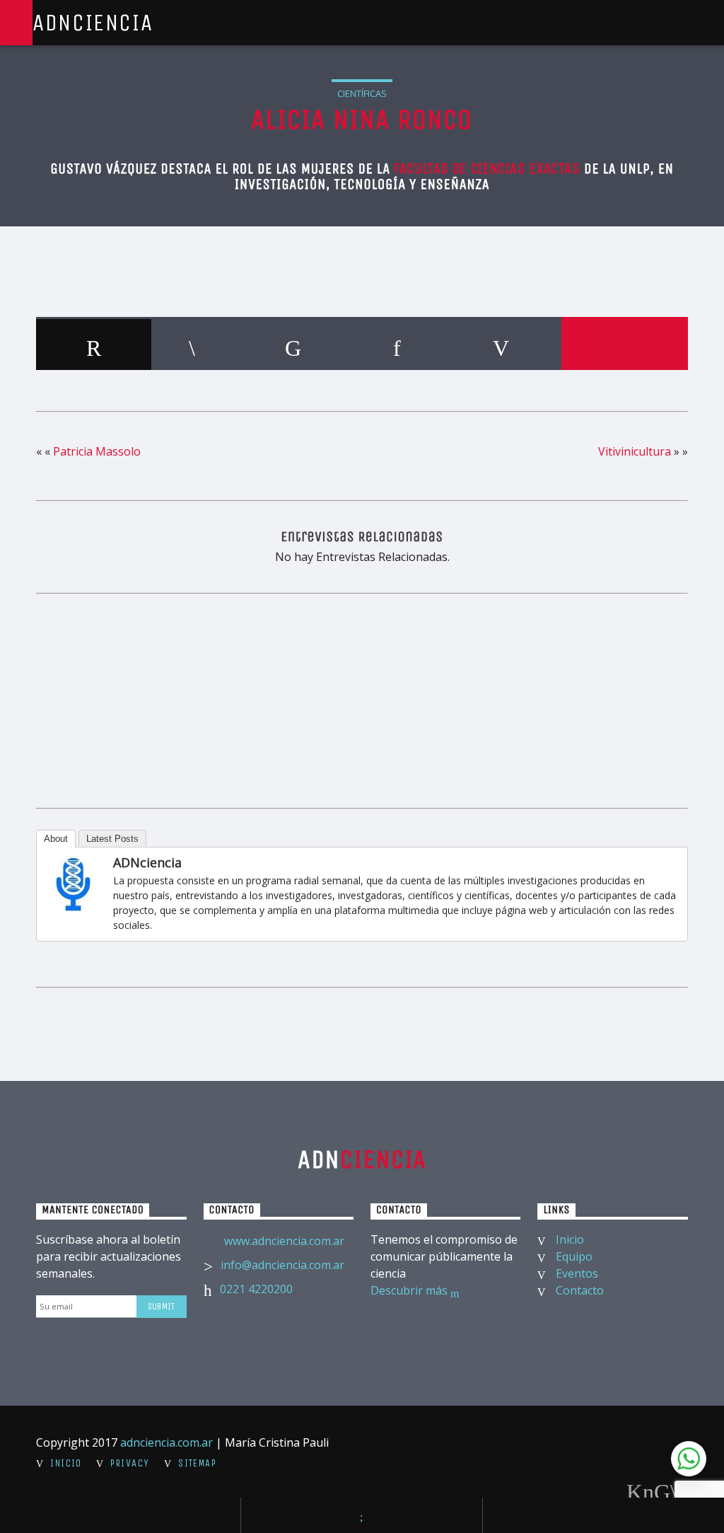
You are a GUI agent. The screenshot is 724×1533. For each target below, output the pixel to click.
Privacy (129, 1463)
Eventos (577, 1273)
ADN (362, 1159)
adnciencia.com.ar (166, 1442)
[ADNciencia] (73, 884)
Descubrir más (410, 1290)
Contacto (580, 1290)
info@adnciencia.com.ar (282, 1265)
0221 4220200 (256, 1289)
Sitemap (197, 1463)
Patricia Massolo (97, 451)
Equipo (574, 1256)
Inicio (570, 1239)
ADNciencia (93, 22)
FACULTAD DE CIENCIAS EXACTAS (487, 169)
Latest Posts (112, 838)
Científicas (362, 93)
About (56, 838)
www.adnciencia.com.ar (284, 1241)
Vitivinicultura (634, 451)
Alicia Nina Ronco (361, 120)
